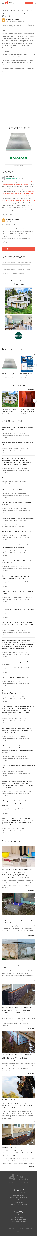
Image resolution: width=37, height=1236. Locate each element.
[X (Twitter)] (21, 1182)
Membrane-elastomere (17, 273)
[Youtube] (12, 1182)
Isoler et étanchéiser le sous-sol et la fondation (15, 266)
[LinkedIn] (18, 1182)
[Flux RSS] (27, 1182)
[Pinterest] (24, 1182)
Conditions (13, 1204)
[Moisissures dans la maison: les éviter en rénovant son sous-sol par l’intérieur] (18, 1097)
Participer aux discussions (18, 1221)
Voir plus (31, 354)
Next (35, 365)
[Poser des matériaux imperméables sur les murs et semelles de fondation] (18, 1005)
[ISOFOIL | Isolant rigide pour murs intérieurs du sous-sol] (10, 364)
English (18, 1231)
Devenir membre (18, 1195)
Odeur (28, 269)
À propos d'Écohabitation (18, 1193)
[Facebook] (9, 1182)
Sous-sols (5, 917)
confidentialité (22, 1204)
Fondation (5, 273)
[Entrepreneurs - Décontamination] (27, 399)
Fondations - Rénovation (24, 262)
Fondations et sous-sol (8, 262)
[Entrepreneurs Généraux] (10, 399)
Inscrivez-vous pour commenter (19, 249)
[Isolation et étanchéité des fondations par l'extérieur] (18, 1052)
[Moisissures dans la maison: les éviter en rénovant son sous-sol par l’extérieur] (18, 1145)
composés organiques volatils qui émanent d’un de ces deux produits (18, 193)
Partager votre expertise (18, 1219)
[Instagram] (15, 1182)
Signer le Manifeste (18, 1200)
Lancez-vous (29, 2)
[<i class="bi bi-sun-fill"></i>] (35, 1234)
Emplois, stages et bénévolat (18, 1197)
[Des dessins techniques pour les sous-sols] (18, 914)
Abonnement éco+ (18, 1217)
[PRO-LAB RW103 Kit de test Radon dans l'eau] (27, 364)
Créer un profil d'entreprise (18, 1215)
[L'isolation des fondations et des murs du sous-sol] (18, 959)
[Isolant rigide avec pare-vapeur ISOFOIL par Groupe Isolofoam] (18, 148)
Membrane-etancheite (8, 269)
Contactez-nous (18, 1202)
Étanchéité (21, 269)
